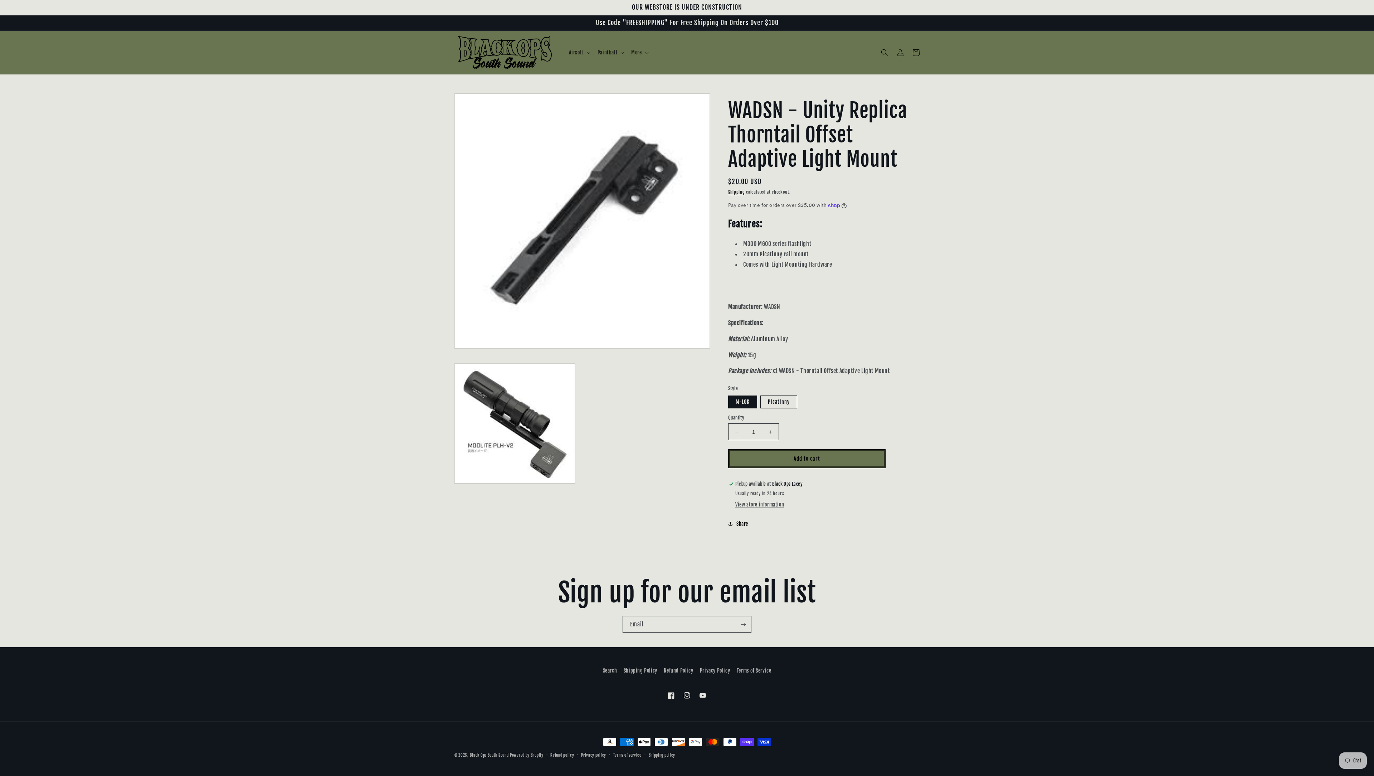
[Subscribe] (743, 624)
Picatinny (779, 402)
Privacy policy (593, 755)
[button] (579, 52)
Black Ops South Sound (489, 755)
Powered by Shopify (527, 755)
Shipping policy (662, 755)
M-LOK (743, 402)
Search (610, 671)
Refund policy (562, 755)
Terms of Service (754, 671)
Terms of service (627, 755)
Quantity (736, 418)
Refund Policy (678, 671)
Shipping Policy (640, 671)
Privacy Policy (715, 671)
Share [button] (742, 524)
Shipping (736, 192)
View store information (759, 504)
